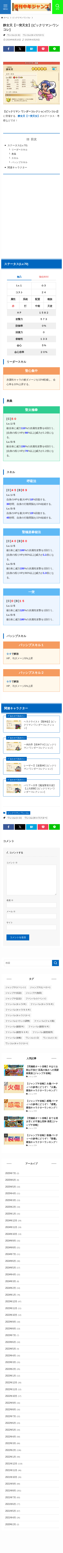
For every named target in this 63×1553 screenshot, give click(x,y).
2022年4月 (12, 1436)
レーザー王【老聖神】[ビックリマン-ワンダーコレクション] (40, 767)
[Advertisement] (31, 215)
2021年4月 (12, 1517)
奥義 (14, 154)
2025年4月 (12, 1193)
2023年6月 (12, 1342)
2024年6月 (12, 1261)
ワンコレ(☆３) (13, 35)
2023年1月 (12, 1375)
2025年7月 (12, 1173)
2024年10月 (13, 1234)
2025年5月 (12, 1186)
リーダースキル (19, 149)
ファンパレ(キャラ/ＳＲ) (41, 1004)
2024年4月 (12, 1274)
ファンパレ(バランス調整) (17, 1021)
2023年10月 (13, 1315)
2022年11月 (13, 1389)
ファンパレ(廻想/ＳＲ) (38, 1026)
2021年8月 (13, 1490)
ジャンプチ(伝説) (13, 993)
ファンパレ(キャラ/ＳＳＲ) (17, 1010)
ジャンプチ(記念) (13, 998)
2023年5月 (12, 1348)
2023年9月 (12, 1321)
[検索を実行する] (55, 963)
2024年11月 (13, 1227)
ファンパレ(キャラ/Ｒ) (15, 1004)
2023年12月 (13, 1301)
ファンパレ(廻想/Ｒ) (14, 1026)
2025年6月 (12, 1180)
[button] (8, 49)
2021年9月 (12, 1483)
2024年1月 (12, 1294)
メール (10, 911)
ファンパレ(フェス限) (44, 1021)
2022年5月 (12, 1429)
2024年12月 (13, 1220)
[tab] (19, 277)
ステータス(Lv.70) (17, 145)
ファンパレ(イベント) (36, 998)
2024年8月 (12, 1247)
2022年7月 (12, 1416)
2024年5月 (12, 1267)
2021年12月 (13, 1463)
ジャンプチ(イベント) (15, 987)
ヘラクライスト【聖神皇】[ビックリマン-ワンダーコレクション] (40, 724)
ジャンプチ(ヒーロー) (40, 987)
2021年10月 (13, 1477)
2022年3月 (12, 1443)
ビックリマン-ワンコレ (18, 813)
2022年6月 (12, 1423)
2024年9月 (12, 1240)
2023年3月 (12, 1362)
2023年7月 (12, 1335)
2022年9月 (12, 1403)
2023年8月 (12, 1328)
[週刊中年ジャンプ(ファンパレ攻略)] (31, 7)
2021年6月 (12, 1504)
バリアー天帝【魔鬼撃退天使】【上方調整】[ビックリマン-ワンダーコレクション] (40, 788)
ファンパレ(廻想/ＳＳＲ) (16, 1032)
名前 (9, 900)
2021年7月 (12, 1497)
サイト (9, 922)
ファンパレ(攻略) (13, 1038)
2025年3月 (12, 1200)
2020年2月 (12, 1524)
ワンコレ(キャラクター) (33, 35)
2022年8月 (12, 1409)
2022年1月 (12, 1456)
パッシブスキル (19, 162)
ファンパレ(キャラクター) (17, 1015)
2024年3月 (12, 1281)
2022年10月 (13, 1396)
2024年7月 (12, 1254)
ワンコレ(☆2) (32, 1038)
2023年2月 (12, 1369)
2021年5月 (12, 1511)
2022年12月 (13, 1382)
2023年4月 (12, 1355)
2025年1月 (12, 1213)
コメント (12, 862)
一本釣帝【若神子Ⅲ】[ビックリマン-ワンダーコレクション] (40, 746)
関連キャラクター (17, 167)
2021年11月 (13, 1470)
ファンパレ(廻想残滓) (43, 1032)
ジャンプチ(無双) (34, 993)
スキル (15, 158)
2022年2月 (13, 1450)
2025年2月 (12, 1207)
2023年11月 (13, 1308)
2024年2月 (12, 1288)
